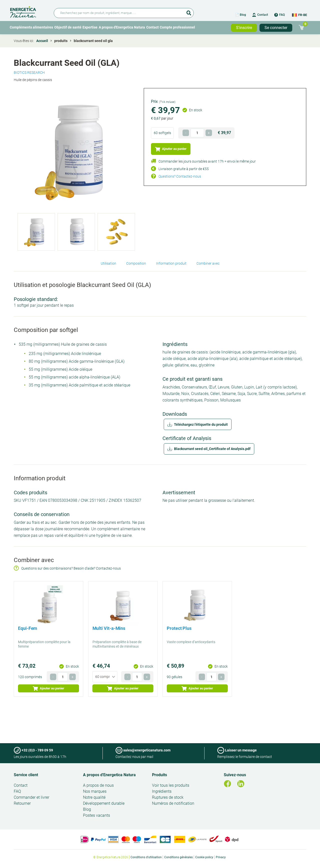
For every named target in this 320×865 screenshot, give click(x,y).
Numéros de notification (173, 803)
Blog (87, 809)
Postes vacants (96, 815)
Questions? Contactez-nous (179, 176)
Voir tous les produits (170, 785)
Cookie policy (204, 857)
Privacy (221, 857)
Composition (136, 263)
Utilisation (108, 263)
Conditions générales (178, 857)
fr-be (302, 15)
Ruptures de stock (168, 797)
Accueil (42, 41)
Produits (159, 774)
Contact (262, 15)
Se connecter (275, 27)
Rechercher (188, 11)
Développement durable (103, 803)
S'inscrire (244, 27)
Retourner (22, 803)
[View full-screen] (76, 150)
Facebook (227, 783)
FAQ (282, 15)
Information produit (171, 263)
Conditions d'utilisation (146, 857)
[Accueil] (29, 11)
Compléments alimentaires (31, 27)
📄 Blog (240, 15)
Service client (26, 774)
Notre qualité (94, 797)
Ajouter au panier (173, 149)
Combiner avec (208, 263)
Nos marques (94, 791)
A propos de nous (98, 785)
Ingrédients (162, 791)
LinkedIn (240, 783)
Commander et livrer (31, 797)
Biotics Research (29, 73)
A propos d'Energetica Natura (122, 27)
